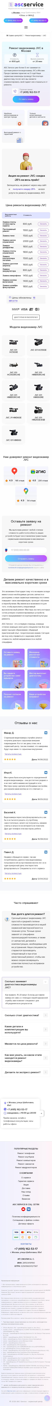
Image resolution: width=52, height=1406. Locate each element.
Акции (26, 1185)
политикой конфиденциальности (20, 568)
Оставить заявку (26, 99)
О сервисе (26, 1178)
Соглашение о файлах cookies (26, 1220)
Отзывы (26, 1195)
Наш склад (26, 1192)
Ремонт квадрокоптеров (26, 1167)
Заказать (43, 224)
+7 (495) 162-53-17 (38, 20)
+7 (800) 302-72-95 (13, 20)
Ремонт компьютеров (26, 1160)
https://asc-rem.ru (12, 1391)
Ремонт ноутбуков (26, 1157)
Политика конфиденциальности (26, 1217)
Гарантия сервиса (26, 1181)
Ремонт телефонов (26, 1153)
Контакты (26, 1244)
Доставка (26, 1188)
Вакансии (26, 1199)
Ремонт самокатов (26, 1164)
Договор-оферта (26, 1224)
